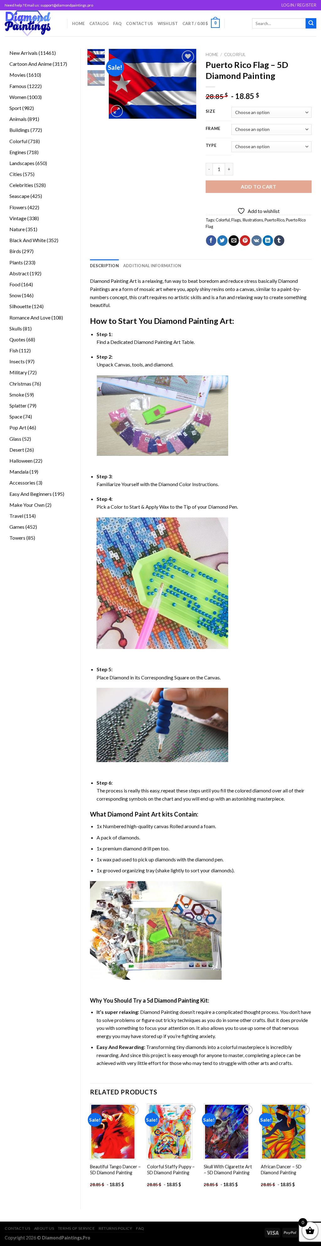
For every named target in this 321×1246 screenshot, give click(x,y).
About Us (44, 1228)
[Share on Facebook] (211, 240)
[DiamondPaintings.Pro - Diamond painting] (31, 23)
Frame (213, 129)
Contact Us (139, 23)
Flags (236, 219)
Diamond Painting (186, 320)
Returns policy (115, 1228)
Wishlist (168, 23)
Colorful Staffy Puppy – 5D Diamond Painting (171, 1169)
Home (78, 23)
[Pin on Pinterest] (245, 240)
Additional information (152, 265)
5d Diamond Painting (173, 1000)
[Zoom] (117, 111)
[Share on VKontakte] (256, 240)
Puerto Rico (274, 219)
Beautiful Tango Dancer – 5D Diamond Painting (115, 1169)
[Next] (186, 84)
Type (211, 145)
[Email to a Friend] (234, 240)
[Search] (311, 23)
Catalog (99, 23)
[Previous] (118, 84)
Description (104, 265)
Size (210, 111)
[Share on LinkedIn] (268, 240)
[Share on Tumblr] (279, 240)
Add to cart (258, 186)
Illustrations (252, 219)
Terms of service (76, 1228)
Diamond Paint (129, 814)
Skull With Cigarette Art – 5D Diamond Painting (228, 1169)
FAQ (117, 23)
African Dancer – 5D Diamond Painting (281, 1169)
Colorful (235, 54)
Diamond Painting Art (113, 281)
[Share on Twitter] (222, 240)
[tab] (104, 265)
